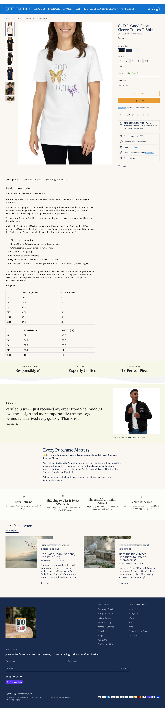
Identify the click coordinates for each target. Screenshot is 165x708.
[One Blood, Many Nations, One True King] (29, 561)
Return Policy (104, 618)
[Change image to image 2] (10, 44)
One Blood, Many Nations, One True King (58, 555)
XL (139, 61)
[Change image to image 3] (10, 58)
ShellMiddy (123, 33)
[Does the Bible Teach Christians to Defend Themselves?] (107, 561)
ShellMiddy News (106, 644)
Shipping (122, 107)
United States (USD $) (24, 694)
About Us (102, 640)
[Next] (100, 2)
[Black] (121, 50)
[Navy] (129, 50)
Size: (121, 56)
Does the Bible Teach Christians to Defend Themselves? (132, 557)
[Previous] (64, 2)
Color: (124, 46)
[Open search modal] (149, 9)
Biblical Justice (126, 545)
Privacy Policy (104, 622)
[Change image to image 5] (10, 88)
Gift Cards (134, 635)
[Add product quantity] (127, 85)
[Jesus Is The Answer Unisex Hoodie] (136, 411)
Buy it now (139, 100)
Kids (131, 626)
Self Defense (125, 549)
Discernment (142, 545)
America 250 (46, 545)
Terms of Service (106, 626)
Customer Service (106, 609)
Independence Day (49, 549)
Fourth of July (61, 545)
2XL (147, 61)
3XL (121, 66)
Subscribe (124, 669)
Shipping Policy (105, 613)
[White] (136, 50)
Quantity (122, 80)
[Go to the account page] (153, 9)
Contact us (138, 147)
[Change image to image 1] (10, 29)
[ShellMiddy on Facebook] (7, 676)
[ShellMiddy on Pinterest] (14, 676)
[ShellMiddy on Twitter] (17, 676)
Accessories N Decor (139, 631)
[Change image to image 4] (10, 73)
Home (8, 18)
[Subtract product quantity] (120, 85)
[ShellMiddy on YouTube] (21, 676)
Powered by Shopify (13, 700)
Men (131, 622)
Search (101, 631)
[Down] (10, 102)
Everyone (133, 613)
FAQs (100, 635)
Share (123, 166)
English (8, 694)
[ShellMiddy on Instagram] (10, 676)
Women (132, 618)
